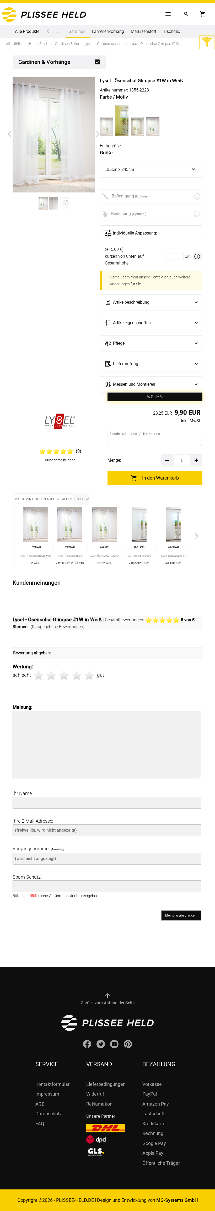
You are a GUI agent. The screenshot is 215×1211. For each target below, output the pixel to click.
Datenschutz (48, 1113)
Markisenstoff (143, 31)
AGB (40, 1104)
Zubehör (81, 499)
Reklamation (99, 1104)
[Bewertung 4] (77, 675)
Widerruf (95, 1094)
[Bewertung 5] (89, 675)
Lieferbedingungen (106, 1084)
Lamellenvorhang (108, 31)
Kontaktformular (52, 1084)
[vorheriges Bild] (9, 134)
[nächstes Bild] (98, 134)
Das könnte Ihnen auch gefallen (43, 499)
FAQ (39, 1123)
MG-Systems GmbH (177, 1200)
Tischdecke (173, 31)
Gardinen (76, 31)
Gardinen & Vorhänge (44, 62)
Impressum (47, 1094)
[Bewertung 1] (39, 675)
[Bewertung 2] (51, 675)
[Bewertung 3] (64, 675)
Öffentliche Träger (161, 1163)
